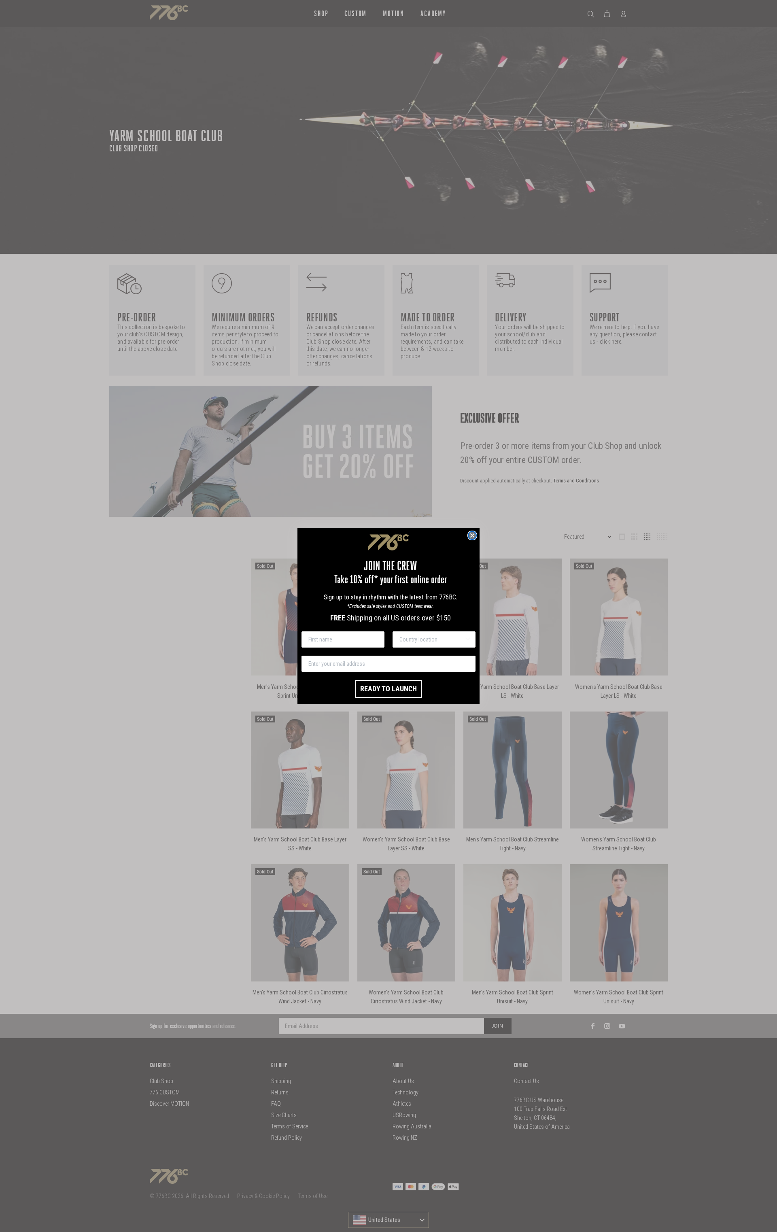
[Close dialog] (472, 535)
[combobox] (431, 639)
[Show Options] (468, 639)
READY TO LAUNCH (388, 688)
